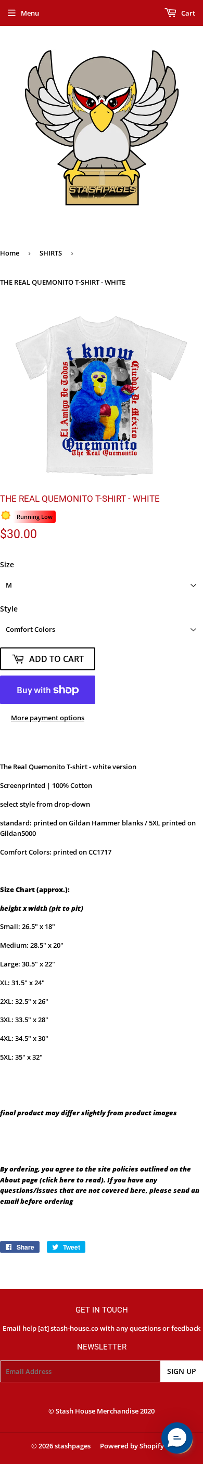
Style (9, 609)
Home (9, 253)
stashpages (73, 1445)
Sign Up (181, 1371)
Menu (30, 13)
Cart (187, 13)
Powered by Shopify (132, 1445)
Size (7, 564)
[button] (177, 1438)
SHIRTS (51, 253)
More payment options (47, 717)
